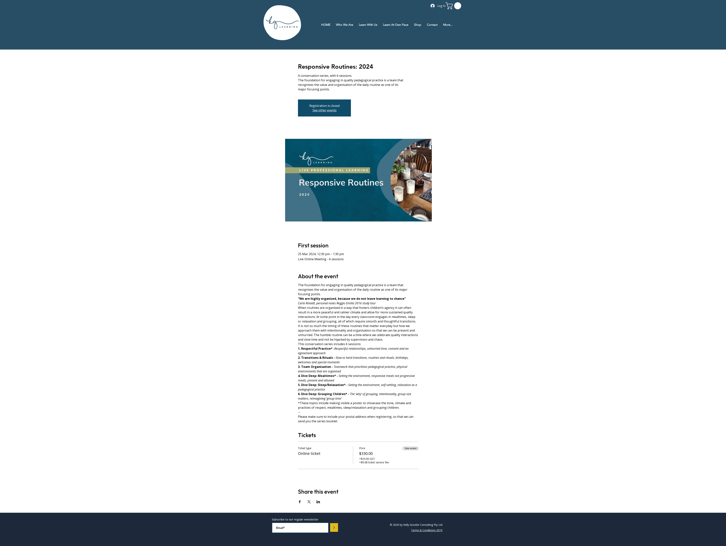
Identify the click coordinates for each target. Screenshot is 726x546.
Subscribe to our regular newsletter (295, 519)
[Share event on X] (309, 501)
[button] (454, 5)
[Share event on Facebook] (300, 501)
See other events (325, 110)
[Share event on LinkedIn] (318, 501)
